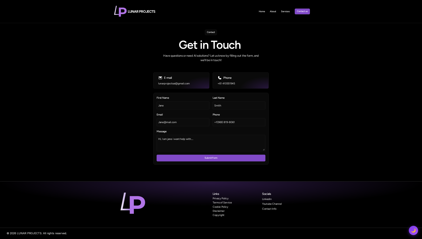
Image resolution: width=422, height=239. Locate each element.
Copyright (218, 215)
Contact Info (269, 208)
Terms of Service (222, 202)
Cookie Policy (220, 206)
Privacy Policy (221, 198)
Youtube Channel (272, 203)
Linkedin (266, 199)
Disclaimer (219, 210)
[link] (119, 11)
